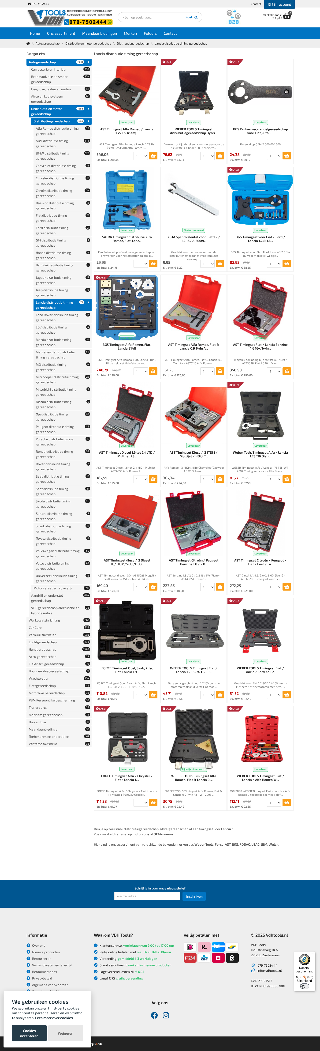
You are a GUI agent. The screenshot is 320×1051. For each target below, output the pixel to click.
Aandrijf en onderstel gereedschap (60, 598)
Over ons (38, 945)
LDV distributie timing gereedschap (62, 329)
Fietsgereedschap (59, 686)
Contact (256, 3)
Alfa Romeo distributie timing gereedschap (62, 131)
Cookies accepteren (29, 1033)
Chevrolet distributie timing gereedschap (62, 168)
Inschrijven (194, 896)
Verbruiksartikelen (59, 635)
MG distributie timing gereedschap (62, 367)
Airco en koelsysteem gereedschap (60, 98)
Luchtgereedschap (59, 642)
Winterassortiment (59, 744)
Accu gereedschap (59, 657)
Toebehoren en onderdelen (59, 736)
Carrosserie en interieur (60, 69)
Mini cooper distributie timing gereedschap (62, 379)
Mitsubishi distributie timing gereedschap (62, 391)
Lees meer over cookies (54, 1018)
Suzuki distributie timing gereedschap (62, 528)
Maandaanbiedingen (99, 33)
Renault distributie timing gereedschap (62, 454)
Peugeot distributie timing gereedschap (62, 429)
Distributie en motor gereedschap (88, 43)
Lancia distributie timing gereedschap (59, 304)
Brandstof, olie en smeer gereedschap (60, 79)
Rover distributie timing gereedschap (62, 466)
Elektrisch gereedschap (59, 664)
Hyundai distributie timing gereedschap (62, 267)
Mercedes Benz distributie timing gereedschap (62, 354)
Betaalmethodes (44, 972)
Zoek (190, 17)
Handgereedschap (59, 649)
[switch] (304, 986)
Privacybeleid (41, 978)
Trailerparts (59, 707)
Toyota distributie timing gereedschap (62, 541)
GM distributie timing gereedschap (62, 242)
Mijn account (281, 4)
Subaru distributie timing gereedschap (62, 516)
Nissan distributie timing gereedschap (62, 404)
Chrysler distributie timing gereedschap (62, 180)
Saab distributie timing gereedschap (62, 478)
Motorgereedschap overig (61, 588)
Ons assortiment (61, 33)
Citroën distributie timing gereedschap (62, 193)
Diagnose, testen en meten (60, 89)
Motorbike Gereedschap (59, 693)
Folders (150, 33)
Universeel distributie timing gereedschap (62, 578)
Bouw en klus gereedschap (59, 671)
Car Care (59, 627)
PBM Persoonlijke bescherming (59, 700)
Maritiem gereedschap (59, 715)
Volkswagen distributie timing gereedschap (62, 553)
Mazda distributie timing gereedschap (62, 342)
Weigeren (65, 1033)
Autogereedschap (48, 43)
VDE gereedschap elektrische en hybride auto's (60, 610)
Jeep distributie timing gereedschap (62, 292)
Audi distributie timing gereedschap (62, 143)
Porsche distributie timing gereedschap (62, 441)
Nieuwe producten (45, 952)
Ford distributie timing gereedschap (62, 230)
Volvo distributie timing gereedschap (62, 565)
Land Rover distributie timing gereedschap (62, 317)
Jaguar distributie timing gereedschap (62, 280)
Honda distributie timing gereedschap (62, 255)
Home (35, 33)
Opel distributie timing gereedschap (62, 416)
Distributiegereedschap (133, 43)
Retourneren (41, 959)
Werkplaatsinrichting (59, 620)
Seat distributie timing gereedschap (62, 491)
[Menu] (312, 954)
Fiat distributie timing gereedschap (62, 217)
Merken (130, 33)
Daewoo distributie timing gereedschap (62, 205)
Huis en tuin (59, 722)
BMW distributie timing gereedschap (62, 155)
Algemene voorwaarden (49, 985)
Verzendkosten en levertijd (51, 965)
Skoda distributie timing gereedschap (62, 503)
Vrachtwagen (59, 678)
